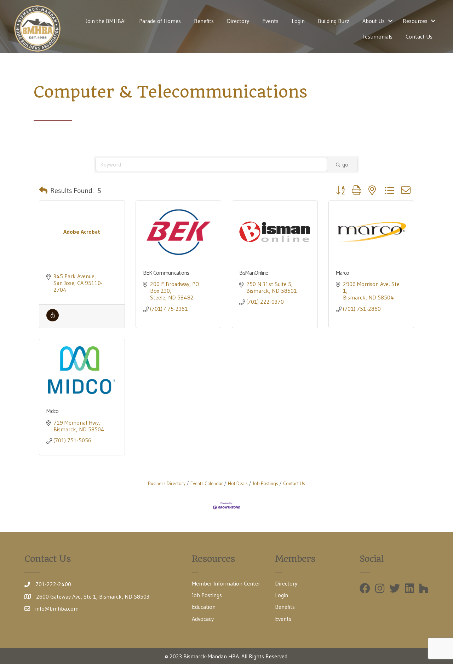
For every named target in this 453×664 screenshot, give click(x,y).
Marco (342, 272)
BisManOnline (253, 272)
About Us (373, 20)
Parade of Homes (160, 20)
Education (204, 606)
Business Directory (166, 483)
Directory (238, 20)
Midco (52, 410)
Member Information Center (226, 583)
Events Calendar (206, 483)
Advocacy (203, 618)
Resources (415, 20)
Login (298, 20)
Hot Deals (238, 483)
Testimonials (377, 36)
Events (270, 20)
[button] (43, 190)
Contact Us (419, 36)
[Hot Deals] (52, 319)
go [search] (345, 164)
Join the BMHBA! (106, 20)
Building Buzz (333, 20)
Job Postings (265, 483)
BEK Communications (166, 272)
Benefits (204, 20)
